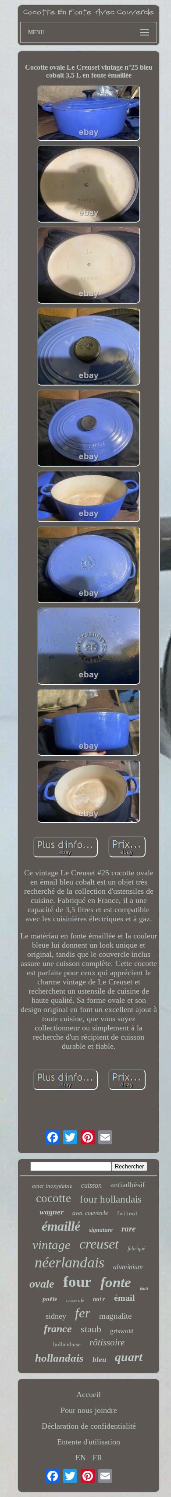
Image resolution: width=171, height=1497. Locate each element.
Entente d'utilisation (88, 1441)
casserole (75, 1300)
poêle (50, 1298)
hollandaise (67, 1344)
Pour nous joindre (89, 1410)
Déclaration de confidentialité (89, 1426)
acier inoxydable (52, 1185)
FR (97, 1457)
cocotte (53, 1198)
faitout (127, 1214)
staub (91, 1329)
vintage (51, 1245)
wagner (51, 1211)
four (77, 1281)
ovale (41, 1284)
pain (144, 1288)
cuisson (91, 1185)
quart (128, 1357)
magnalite (115, 1315)
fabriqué (136, 1249)
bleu (99, 1359)
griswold (122, 1330)
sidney (56, 1316)
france (58, 1328)
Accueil (88, 1394)
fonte (115, 1282)
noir (99, 1300)
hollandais (59, 1358)
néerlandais (69, 1262)
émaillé (61, 1226)
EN (80, 1457)
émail (124, 1297)
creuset (99, 1244)
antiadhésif (127, 1185)
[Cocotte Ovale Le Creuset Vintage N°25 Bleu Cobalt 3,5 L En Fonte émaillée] (88, 114)
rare (128, 1228)
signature (101, 1230)
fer (82, 1312)
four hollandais (111, 1199)
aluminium (128, 1267)
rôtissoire (107, 1342)
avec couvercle (90, 1213)
